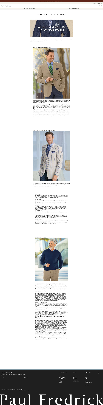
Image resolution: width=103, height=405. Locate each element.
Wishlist (86, 381)
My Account (86, 377)
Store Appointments (62, 377)
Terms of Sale (87, 385)
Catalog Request (87, 383)
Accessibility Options (12, 389)
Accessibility (7, 389)
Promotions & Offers (76, 376)
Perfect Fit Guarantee (62, 378)
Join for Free (100, 3)
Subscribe (26, 377)
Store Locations (61, 376)
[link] (29, 8)
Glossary (60, 381)
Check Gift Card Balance (88, 382)
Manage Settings (21, 389)
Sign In (94, 3)
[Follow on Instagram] (98, 373)
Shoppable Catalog (76, 381)
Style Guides (75, 378)
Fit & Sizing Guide (75, 374)
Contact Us (86, 374)
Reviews (60, 382)
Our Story (60, 374)
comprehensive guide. (56, 326)
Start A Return (87, 378)
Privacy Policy (3, 389)
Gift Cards (74, 377)
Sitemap (17, 389)
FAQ (85, 376)
